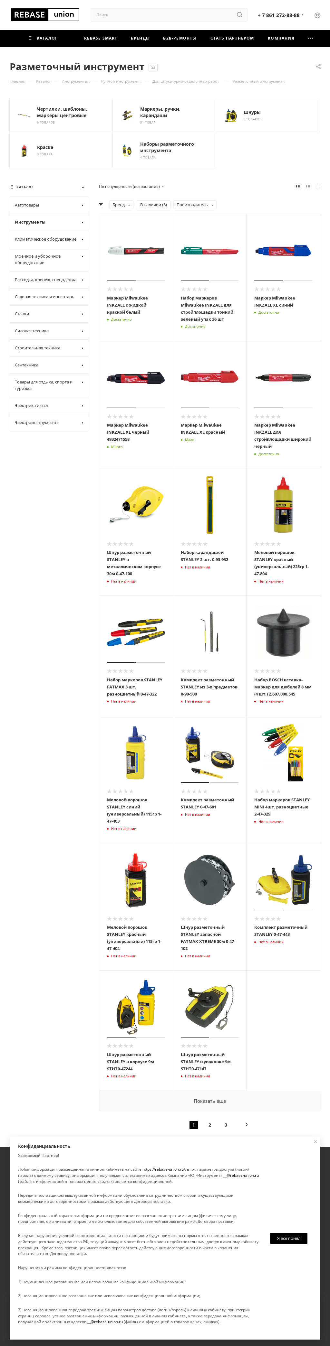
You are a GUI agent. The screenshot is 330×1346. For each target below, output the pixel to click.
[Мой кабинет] (317, 16)
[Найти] (240, 15)
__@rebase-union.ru (241, 1175)
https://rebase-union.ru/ (163, 1169)
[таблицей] (318, 186)
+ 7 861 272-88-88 (279, 15)
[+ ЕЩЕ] (310, 38)
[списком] (308, 186)
